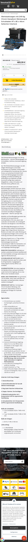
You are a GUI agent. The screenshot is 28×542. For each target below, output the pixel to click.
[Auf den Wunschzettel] (23, 29)
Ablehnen (14, 536)
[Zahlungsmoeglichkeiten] (14, 488)
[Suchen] (25, 10)
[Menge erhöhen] (23, 75)
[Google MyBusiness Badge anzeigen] (2, 539)
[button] (8, 6)
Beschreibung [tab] (6, 147)
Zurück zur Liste (5, 13)
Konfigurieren (14, 532)
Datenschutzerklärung (9, 467)
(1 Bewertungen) (15, 60)
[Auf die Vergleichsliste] (24, 33)
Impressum (5, 524)
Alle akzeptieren (14, 527)
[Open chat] (24, 538)
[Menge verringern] (4, 75)
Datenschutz (12, 524)
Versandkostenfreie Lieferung (19, 64)
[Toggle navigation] (2, 10)
